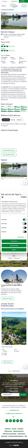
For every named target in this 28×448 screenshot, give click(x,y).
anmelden (23, 394)
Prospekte (20, 428)
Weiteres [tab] (19, 119)
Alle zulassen (14, 241)
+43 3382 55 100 (14, 410)
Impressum (4, 436)
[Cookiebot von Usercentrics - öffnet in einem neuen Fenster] (21, 197)
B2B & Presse (8, 431)
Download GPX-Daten (9, 150)
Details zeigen (21, 237)
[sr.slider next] (25, 182)
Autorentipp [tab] (6, 119)
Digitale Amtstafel (18, 431)
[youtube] (10, 420)
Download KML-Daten (9, 154)
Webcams (8, 428)
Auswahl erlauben (14, 245)
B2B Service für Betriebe (10, 433)
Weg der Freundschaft (7, 346)
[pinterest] (17, 420)
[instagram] (14, 420)
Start (9, 371)
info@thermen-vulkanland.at (14, 413)
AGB (25, 436)
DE (13, 416)
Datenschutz (21, 433)
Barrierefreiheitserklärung (16, 436)
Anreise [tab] (13, 119)
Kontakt (14, 428)
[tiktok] (21, 420)
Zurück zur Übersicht (8, 9)
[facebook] (6, 420)
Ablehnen (14, 249)
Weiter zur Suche (7, 298)
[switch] (25, 224)
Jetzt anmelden (14, 391)
